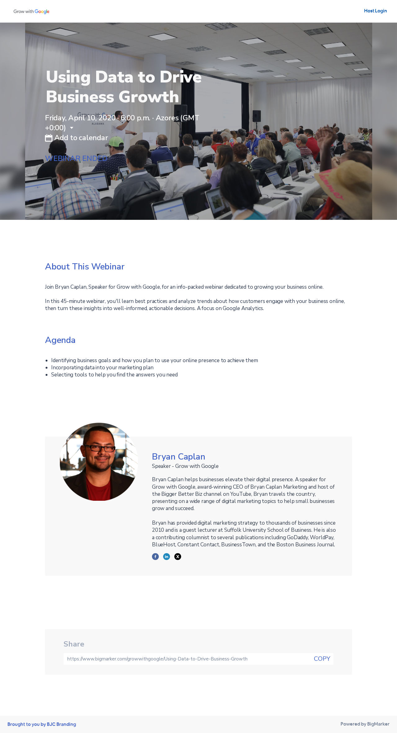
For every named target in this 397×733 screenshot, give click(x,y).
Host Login (375, 11)
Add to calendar (80, 138)
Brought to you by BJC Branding (41, 724)
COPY (322, 659)
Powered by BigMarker (365, 724)
